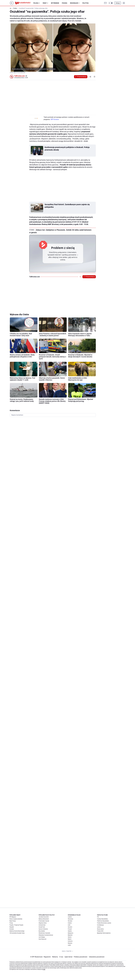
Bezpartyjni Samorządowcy (104, 933)
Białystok (70, 935)
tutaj (44, 969)
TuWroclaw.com (19, 76)
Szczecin (70, 927)
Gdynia (69, 937)
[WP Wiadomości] (24, 3)
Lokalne (70, 917)
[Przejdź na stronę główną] (12, 4)
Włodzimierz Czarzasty (44, 933)
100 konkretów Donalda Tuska (17, 933)
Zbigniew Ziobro (43, 923)
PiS (98, 917)
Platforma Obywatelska (103, 921)
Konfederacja (100, 925)
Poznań (70, 929)
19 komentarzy (82, 77)
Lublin (69, 945)
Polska (35, 3)
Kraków (70, 923)
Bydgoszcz (70, 933)
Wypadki (11, 927)
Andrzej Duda (42, 925)
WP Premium (55, 3)
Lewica (98, 927)
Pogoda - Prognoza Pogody (16, 925)
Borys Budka (42, 931)
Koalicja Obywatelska (102, 919)
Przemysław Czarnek (44, 921)
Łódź (69, 925)
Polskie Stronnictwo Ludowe (104, 923)
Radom (69, 939)
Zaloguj (118, 3)
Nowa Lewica (100, 929)
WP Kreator (55, 119)
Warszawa (70, 919)
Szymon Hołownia (43, 929)
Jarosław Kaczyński (44, 917)
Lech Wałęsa (42, 937)
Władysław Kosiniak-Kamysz (46, 935)
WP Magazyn (12, 917)
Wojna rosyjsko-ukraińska (15, 919)
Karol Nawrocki (42, 939)
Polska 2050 (100, 931)
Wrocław (70, 921)
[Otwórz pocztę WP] (105, 3)
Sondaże (11, 929)
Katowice (70, 941)
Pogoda (64, 3)
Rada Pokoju (12, 921)
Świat (45, 3)
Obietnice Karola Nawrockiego (16, 931)
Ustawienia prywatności (96, 957)
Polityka (85, 3)
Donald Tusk (42, 927)
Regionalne (74, 3)
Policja (11, 923)
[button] (110, 3)
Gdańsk (70, 931)
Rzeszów (70, 943)
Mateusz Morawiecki (44, 919)
